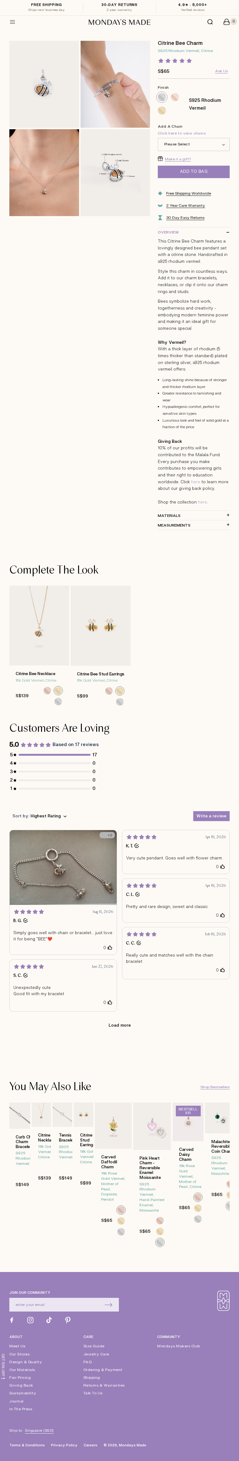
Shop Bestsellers (215, 1087)
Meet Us (17, 1346)
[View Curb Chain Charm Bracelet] (19, 1178)
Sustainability (22, 1393)
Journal (16, 1401)
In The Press (20, 1409)
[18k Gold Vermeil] (162, 110)
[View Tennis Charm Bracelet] (62, 1178)
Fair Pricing (20, 1377)
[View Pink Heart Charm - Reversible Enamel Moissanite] (152, 1178)
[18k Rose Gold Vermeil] (175, 97)
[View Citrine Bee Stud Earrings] (101, 649)
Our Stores (19, 1354)
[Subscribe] (108, 1305)
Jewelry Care (96, 1354)
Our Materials (22, 1369)
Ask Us (221, 71)
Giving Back (21, 1385)
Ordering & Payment (103, 1369)
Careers (90, 1445)
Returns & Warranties (104, 1385)
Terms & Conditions (27, 1445)
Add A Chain (182, 130)
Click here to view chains (182, 133)
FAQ (87, 1361)
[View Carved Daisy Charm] (188, 1178)
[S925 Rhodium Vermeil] (162, 97)
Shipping (91, 1377)
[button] (12, 22)
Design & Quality (25, 1361)
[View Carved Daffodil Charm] (113, 1178)
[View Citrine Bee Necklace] (39, 649)
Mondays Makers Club (178, 1346)
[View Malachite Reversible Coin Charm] (217, 1178)
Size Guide (94, 1346)
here (195, 482)
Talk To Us (93, 1393)
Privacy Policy (64, 1445)
